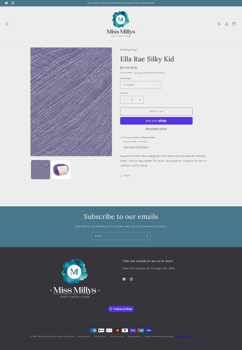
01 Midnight (125, 78)
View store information (135, 147)
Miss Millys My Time (47, 336)
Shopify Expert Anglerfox (184, 336)
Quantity (124, 93)
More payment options (156, 129)
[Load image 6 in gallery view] (61, 169)
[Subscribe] (146, 236)
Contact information (152, 336)
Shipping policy (134, 336)
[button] (7, 24)
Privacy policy (100, 336)
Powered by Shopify (66, 336)
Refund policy (84, 336)
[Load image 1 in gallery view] (40, 169)
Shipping (138, 73)
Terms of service (116, 336)
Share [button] (127, 175)
